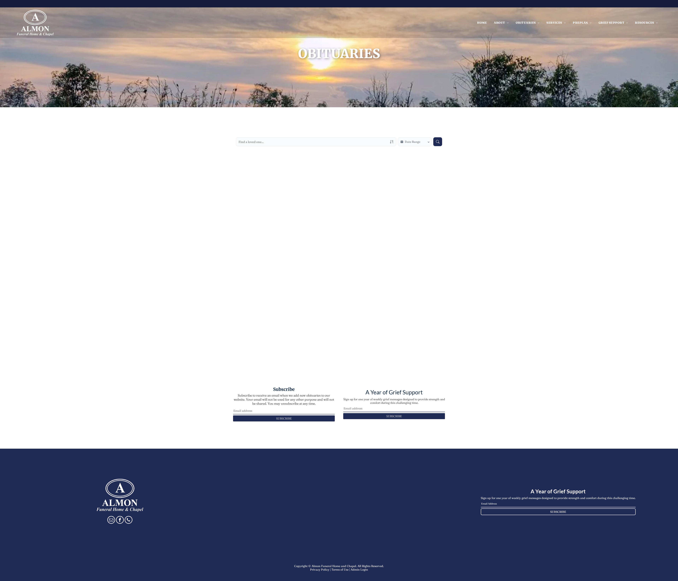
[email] (111, 520)
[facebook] (120, 520)
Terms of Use (340, 569)
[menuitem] (482, 22)
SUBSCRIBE (284, 418)
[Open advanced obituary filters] (391, 141)
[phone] (128, 520)
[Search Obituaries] (437, 141)
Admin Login (359, 569)
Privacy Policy (319, 569)
